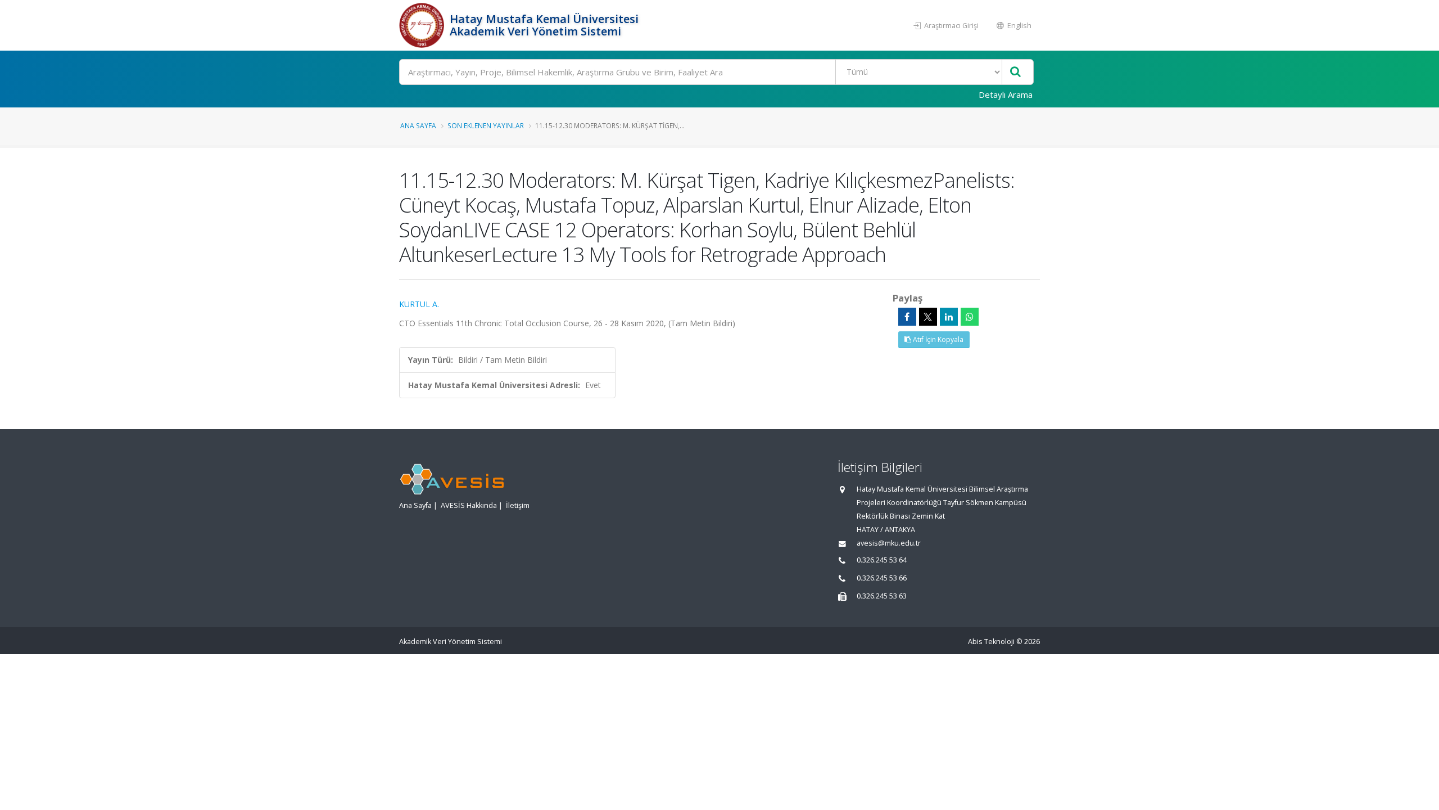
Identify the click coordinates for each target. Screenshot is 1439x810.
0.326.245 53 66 (882, 578)
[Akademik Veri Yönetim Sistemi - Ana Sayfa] (423, 25)
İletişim (518, 505)
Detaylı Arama (1006, 94)
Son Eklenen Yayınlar (485, 125)
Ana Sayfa (418, 125)
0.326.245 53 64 (882, 560)
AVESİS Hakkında (469, 505)
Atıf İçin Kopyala (937, 339)
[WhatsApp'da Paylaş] (970, 317)
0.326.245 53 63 (882, 596)
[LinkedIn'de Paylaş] (949, 317)
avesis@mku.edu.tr (889, 543)
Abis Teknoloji (991, 641)
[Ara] (1015, 72)
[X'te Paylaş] (928, 317)
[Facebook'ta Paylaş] (907, 317)
